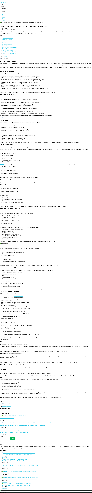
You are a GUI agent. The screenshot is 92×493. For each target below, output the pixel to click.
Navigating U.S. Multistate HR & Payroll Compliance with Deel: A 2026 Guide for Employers (20, 466)
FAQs (3, 54)
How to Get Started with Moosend (9, 51)
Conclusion (4, 56)
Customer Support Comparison (8, 45)
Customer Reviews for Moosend (8, 48)
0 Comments (4, 457)
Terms (3, 20)
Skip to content (3, 0)
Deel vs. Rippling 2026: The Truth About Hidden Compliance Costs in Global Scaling (18, 473)
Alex (7, 28)
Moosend (9, 406)
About (3, 15)
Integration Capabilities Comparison (9, 47)
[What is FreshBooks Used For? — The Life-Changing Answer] (14, 459)
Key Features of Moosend (7, 39)
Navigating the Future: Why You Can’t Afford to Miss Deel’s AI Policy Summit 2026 (18, 454)
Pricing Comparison (6, 42)
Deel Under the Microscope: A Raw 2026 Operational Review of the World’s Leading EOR (19, 479)
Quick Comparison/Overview (7, 38)
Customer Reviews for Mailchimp (8, 50)
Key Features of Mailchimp (7, 41)
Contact (3, 17)
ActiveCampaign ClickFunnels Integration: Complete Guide (14, 432)
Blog (3, 14)
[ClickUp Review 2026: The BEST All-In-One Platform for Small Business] (16, 483)
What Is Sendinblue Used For (7, 418)
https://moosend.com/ (18, 296)
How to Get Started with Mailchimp (9, 53)
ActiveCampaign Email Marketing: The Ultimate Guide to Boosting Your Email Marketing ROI (22, 425)
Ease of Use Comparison (7, 44)
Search (1, 436)
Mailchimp (2, 164)
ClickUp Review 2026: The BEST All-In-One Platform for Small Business (16, 485)
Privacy (3, 18)
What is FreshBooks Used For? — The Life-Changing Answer (14, 460)
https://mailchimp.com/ (21, 320)
